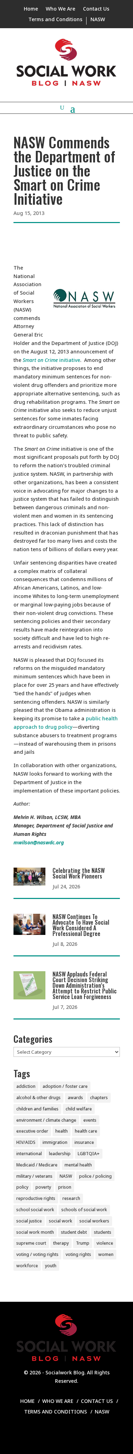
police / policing (95, 1176)
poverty (43, 1187)
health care (86, 1131)
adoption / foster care (65, 1086)
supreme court (31, 1243)
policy (22, 1187)
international (29, 1154)
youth (50, 1266)
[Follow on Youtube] (95, 1433)
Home (31, 9)
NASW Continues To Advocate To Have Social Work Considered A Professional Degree (80, 925)
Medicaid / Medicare (36, 1165)
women (105, 1254)
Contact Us (96, 9)
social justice (29, 1221)
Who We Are (60, 9)
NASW (97, 20)
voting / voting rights (37, 1254)
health (61, 1131)
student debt (74, 1232)
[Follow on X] (81, 1433)
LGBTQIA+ (89, 1154)
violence (104, 1243)
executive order (32, 1131)
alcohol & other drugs (38, 1098)
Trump (82, 1243)
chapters (99, 1098)
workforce (27, 1266)
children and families (37, 1109)
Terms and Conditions (55, 20)
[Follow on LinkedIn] (66, 1433)
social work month (35, 1232)
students (102, 1232)
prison (64, 1187)
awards (75, 1098)
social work (60, 1221)
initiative (51, 360)
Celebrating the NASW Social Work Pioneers (78, 873)
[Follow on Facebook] (38, 1433)
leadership (60, 1154)
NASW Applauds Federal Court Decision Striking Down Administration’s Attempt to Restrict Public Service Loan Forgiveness (84, 985)
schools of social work (84, 1210)
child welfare (79, 1109)
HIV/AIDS (25, 1142)
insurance (84, 1142)
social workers (94, 1221)
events (89, 1120)
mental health (78, 1165)
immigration (55, 1142)
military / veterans (34, 1176)
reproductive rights (35, 1198)
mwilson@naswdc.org (38, 842)
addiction (25, 1086)
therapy (61, 1243)
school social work (35, 1210)
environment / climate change (46, 1120)
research (71, 1198)
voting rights (78, 1254)
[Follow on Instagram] (52, 1433)
